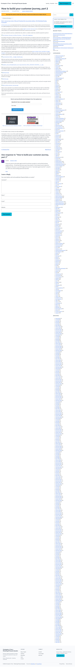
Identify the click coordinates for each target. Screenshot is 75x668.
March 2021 (57, 408)
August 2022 (57, 385)
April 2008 (57, 624)
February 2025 (58, 343)
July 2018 (57, 453)
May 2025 (57, 339)
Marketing (28, 11)
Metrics (31, 11)
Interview (57, 180)
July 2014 (57, 519)
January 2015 (57, 511)
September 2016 (58, 483)
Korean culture (58, 186)
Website (3, 207)
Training (56, 292)
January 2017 (57, 478)
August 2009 (57, 601)
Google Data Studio (58, 162)
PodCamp (57, 239)
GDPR (56, 155)
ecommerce (57, 135)
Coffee (56, 107)
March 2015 (57, 508)
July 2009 (57, 603)
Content (56, 112)
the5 (56, 286)
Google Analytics (58, 161)
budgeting (57, 96)
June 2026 (57, 321)
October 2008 (57, 615)
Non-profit (57, 226)
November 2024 (58, 347)
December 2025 (58, 329)
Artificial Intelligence (59, 72)
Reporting (57, 261)
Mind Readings (58, 212)
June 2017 (57, 471)
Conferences (57, 111)
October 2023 (57, 365)
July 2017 (57, 469)
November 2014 (58, 514)
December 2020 (58, 412)
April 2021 (57, 407)
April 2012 (57, 557)
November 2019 (58, 430)
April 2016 (57, 490)
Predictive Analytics (59, 243)
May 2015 (57, 505)
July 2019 (57, 436)
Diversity (57, 132)
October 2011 (57, 565)
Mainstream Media (58, 197)
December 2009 (58, 596)
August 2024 (57, 351)
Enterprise (57, 140)
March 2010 (57, 592)
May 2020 (57, 422)
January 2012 (57, 561)
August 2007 (57, 635)
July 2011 (57, 569)
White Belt (57, 307)
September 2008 (58, 617)
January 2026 (57, 328)
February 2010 (58, 593)
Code (56, 105)
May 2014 (57, 522)
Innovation (57, 178)
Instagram (57, 179)
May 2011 (57, 572)
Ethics (56, 141)
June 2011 (57, 571)
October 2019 (57, 432)
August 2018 (57, 451)
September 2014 (58, 517)
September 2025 (58, 333)
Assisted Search (58, 73)
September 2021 (58, 400)
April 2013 (57, 540)
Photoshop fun (58, 235)
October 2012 (57, 549)
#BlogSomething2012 (59, 55)
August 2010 (57, 585)
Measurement (58, 207)
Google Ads (57, 160)
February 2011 (58, 576)
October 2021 (57, 399)
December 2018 (58, 446)
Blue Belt (57, 89)
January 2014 (57, 528)
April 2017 (57, 474)
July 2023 (57, 369)
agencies (57, 62)
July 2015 (57, 503)
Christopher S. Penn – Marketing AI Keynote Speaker (14, 3)
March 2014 (57, 525)
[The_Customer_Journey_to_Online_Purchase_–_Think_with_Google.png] (16, 35)
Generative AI (58, 157)
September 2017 (58, 467)
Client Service (58, 104)
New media (57, 221)
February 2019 (58, 443)
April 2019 (57, 440)
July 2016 (57, 486)
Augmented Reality (58, 78)
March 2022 (57, 392)
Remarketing (57, 260)
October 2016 (57, 482)
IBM (56, 173)
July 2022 (57, 386)
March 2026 (57, 325)
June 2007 (57, 637)
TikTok (56, 289)
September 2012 (58, 550)
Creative (57, 117)
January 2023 (57, 378)
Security (56, 271)
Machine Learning (58, 196)
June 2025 (57, 337)
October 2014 (57, 515)
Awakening (57, 79)
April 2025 (57, 340)
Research (57, 262)
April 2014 (57, 524)
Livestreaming (58, 194)
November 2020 (58, 414)
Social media (57, 275)
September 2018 (58, 450)
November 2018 (58, 447)
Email (3, 201)
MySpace (57, 219)
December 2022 (58, 379)
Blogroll (56, 87)
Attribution (57, 75)
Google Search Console (59, 164)
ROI (56, 265)
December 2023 (58, 362)
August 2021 (57, 401)
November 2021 (58, 397)
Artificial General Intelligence (60, 71)
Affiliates (57, 61)
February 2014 (58, 526)
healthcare (57, 172)
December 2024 (58, 346)
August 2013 (57, 535)
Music (56, 218)
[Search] (71, 14)
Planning (57, 237)
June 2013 (57, 537)
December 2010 (58, 579)
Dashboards (57, 122)
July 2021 (57, 403)
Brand (56, 93)
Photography (57, 233)
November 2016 (58, 480)
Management (57, 198)
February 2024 (58, 360)
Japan (56, 182)
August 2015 (57, 501)
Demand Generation (59, 128)
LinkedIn (57, 192)
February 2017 (58, 476)
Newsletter (57, 224)
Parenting (57, 229)
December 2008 (58, 612)
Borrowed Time (58, 92)
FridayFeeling (57, 151)
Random (56, 253)
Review (56, 264)
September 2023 (58, 367)
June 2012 (57, 554)
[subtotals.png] (4, 79)
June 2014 (57, 521)
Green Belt (57, 168)
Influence (57, 175)
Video (56, 300)
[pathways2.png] (5, 72)
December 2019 (58, 429)
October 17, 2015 (13, 160)
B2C (56, 82)
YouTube (57, 312)
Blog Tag (56, 85)
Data (56, 123)
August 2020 (57, 418)
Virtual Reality (58, 303)
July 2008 (57, 619)
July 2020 (57, 419)
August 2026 (57, 318)
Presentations (58, 246)
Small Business (58, 273)
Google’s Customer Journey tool (29, 28)
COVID (56, 115)
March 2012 (57, 558)
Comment (4, 180)
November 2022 (58, 380)
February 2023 (58, 376)
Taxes (56, 283)
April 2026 (57, 324)
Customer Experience (59, 119)
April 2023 (57, 374)
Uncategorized (58, 297)
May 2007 (57, 639)
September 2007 (58, 633)
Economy (57, 136)
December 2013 (58, 529)
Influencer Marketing (59, 176)
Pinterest (57, 236)
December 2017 (58, 462)
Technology (57, 285)
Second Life (57, 269)
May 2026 (57, 322)
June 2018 (57, 454)
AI (55, 64)
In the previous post (5, 25)
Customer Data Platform (59, 118)
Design (56, 129)
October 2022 (57, 382)
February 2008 (58, 626)
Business (57, 97)
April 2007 (57, 640)
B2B (56, 80)
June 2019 (57, 437)
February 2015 (58, 510)
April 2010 (57, 590)
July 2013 (57, 536)
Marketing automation (59, 201)
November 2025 (58, 330)
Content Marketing (58, 114)
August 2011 (57, 568)
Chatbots (57, 101)
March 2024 (57, 358)
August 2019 (57, 435)
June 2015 (57, 504)
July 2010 (57, 586)
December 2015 (58, 496)
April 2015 (57, 507)
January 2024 (57, 361)
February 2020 (58, 426)
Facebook (57, 144)
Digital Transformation (59, 130)
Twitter (56, 296)
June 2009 (57, 604)
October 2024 (57, 348)
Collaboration (57, 108)
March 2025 (57, 342)
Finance (56, 146)
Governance (57, 167)
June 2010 (57, 587)
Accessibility (57, 57)
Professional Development (60, 250)
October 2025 (57, 332)
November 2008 (58, 614)
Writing (56, 310)
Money (56, 215)
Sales (56, 267)
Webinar (56, 305)
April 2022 (57, 390)
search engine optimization (60, 268)
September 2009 (58, 600)
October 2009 (57, 599)
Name (3, 195)
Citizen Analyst (58, 103)
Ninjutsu (57, 225)
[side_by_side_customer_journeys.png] (9, 85)
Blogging (57, 86)
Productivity (57, 249)
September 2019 (58, 433)
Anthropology (57, 69)
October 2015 (57, 499)
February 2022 (58, 393)
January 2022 (57, 394)
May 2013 (57, 539)
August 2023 (57, 368)
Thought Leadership (59, 287)
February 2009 (58, 610)
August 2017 (57, 468)
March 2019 (57, 442)
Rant (56, 254)
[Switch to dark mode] (73, 3)
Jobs (56, 185)
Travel (56, 293)
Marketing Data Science (59, 203)
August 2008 (57, 618)
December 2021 (58, 396)
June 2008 (57, 621)
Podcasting (57, 240)
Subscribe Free (63, 26)
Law (56, 187)
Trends (56, 294)
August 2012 (57, 551)
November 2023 (58, 364)
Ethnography (57, 143)
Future (56, 154)
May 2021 (57, 405)
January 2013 (57, 544)
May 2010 (57, 589)
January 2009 (57, 611)
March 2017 (57, 475)
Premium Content (58, 244)
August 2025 (57, 335)
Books (56, 90)
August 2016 (57, 485)
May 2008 (57, 622)
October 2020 (57, 415)
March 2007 (57, 642)
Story (56, 280)
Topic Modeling (58, 290)
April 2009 (57, 607)
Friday (56, 150)
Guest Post (57, 169)
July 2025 (57, 336)
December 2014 (58, 512)
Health (56, 171)
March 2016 (57, 492)
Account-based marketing (60, 58)
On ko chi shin (58, 228)
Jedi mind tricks (58, 183)
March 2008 (57, 625)
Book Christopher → (65, 3)
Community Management (60, 110)
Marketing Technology (59, 204)
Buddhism (57, 94)
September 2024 (58, 350)
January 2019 (57, 444)
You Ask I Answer (58, 311)
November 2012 (58, 547)
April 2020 (57, 424)
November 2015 (58, 497)
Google (56, 158)
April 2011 (57, 574)
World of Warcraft (58, 308)
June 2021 (57, 404)
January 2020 (57, 428)
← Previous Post (5, 149)
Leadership (57, 189)
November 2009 (58, 597)
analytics (23, 11)
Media (56, 208)
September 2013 (58, 533)
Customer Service (58, 121)
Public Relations (58, 251)
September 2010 (58, 583)
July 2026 (57, 319)
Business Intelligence (59, 98)
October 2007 (57, 632)
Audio (56, 76)
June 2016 (57, 487)
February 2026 (58, 326)
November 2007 (58, 631)
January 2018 (57, 461)
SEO (56, 272)
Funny (56, 153)
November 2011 (58, 564)
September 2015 (58, 500)
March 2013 (57, 542)
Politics (56, 242)
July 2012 (57, 553)
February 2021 (58, 410)
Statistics (57, 279)
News (56, 222)
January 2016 (57, 494)
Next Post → (48, 149)
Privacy (56, 247)
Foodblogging (57, 148)
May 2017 (57, 472)
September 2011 (58, 567)
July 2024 (57, 353)
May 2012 (57, 556)
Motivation (57, 217)
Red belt (57, 258)
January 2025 (57, 344)
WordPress (33, 663)
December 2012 (58, 546)
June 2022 (57, 387)
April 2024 (57, 357)
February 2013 (58, 543)
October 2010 (57, 582)
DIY (56, 133)
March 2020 (57, 425)
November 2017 (58, 464)
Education (57, 137)
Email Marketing (58, 139)
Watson (56, 304)
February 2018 (58, 460)
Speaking (57, 278)
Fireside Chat (57, 147)
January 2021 (57, 411)
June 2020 (57, 421)
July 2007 (57, 636)
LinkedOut (57, 193)
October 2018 (57, 449)
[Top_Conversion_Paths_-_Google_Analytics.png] (11, 57)
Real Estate (57, 255)
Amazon (56, 66)
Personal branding (58, 230)
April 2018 (57, 457)
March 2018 (57, 458)
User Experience (58, 299)
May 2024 (57, 355)
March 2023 (57, 375)
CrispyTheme (39, 663)
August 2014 (57, 518)
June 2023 (57, 371)
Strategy (56, 282)
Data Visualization (58, 126)
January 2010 (57, 594)
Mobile (56, 214)
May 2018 (57, 456)
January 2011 (57, 578)
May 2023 (57, 372)
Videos (56, 301)
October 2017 (57, 465)
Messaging (57, 210)
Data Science (57, 125)
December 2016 (58, 479)
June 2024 (57, 354)
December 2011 (58, 562)
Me (56, 205)
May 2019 (57, 439)
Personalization (58, 232)
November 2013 (58, 531)
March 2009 (57, 608)
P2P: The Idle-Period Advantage (59, 41)
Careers (56, 100)
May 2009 (57, 606)
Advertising (57, 60)
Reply (7, 171)
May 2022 (57, 389)
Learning (57, 190)
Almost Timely (58, 65)
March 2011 (57, 575)
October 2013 (57, 532)
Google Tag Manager (59, 165)
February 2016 (58, 493)
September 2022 (58, 383)
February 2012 (58, 560)
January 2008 (57, 628)
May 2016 (57, 489)
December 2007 (58, 629)
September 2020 (58, 417)
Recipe (56, 257)
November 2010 (58, 580)
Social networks (58, 276)
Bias (56, 83)
